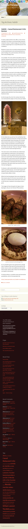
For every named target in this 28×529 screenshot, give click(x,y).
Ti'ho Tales (12, 503)
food (7, 470)
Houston (11, 470)
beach (7, 455)
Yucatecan (8, 513)
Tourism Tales (5, 359)
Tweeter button (24, 1)
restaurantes (17, 34)
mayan (4, 484)
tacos (8, 503)
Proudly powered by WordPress (7, 526)
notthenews (12, 492)
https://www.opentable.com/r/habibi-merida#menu (13, 279)
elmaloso (10, 468)
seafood (5, 502)
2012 (4, 456)
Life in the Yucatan (9, 480)
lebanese (6, 34)
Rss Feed (26, 1)
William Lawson (9, 506)
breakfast (9, 455)
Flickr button (5, 1)
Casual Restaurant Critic (18, 33)
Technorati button (19, 1)
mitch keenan (5, 438)
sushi (6, 503)
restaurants (3, 36)
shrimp (4, 503)
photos (4, 493)
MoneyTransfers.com (9, 300)
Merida (8, 484)
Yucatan (6, 509)
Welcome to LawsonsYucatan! (9, 346)
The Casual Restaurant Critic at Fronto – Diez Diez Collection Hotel (9, 374)
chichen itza (5, 463)
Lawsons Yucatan (8, 473)
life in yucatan (6, 482)
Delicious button (10, 1)
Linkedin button (15, 1)
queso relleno (12, 493)
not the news (6, 492)
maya (14, 482)
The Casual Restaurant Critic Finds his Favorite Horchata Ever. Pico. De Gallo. (8, 379)
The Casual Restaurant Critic (8, 350)
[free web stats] (4, 314)
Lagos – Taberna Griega (7, 392)
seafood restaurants (10, 502)
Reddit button (17, 1)
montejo (13, 490)
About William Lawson (7, 348)
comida (8, 463)
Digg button (7, 1)
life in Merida (9, 478)
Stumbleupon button (3, 1)
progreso (8, 493)
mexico (9, 490)
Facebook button (22, 1)
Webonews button (12, 1)
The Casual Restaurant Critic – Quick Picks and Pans (9, 403)
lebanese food (12, 34)
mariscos (11, 482)
